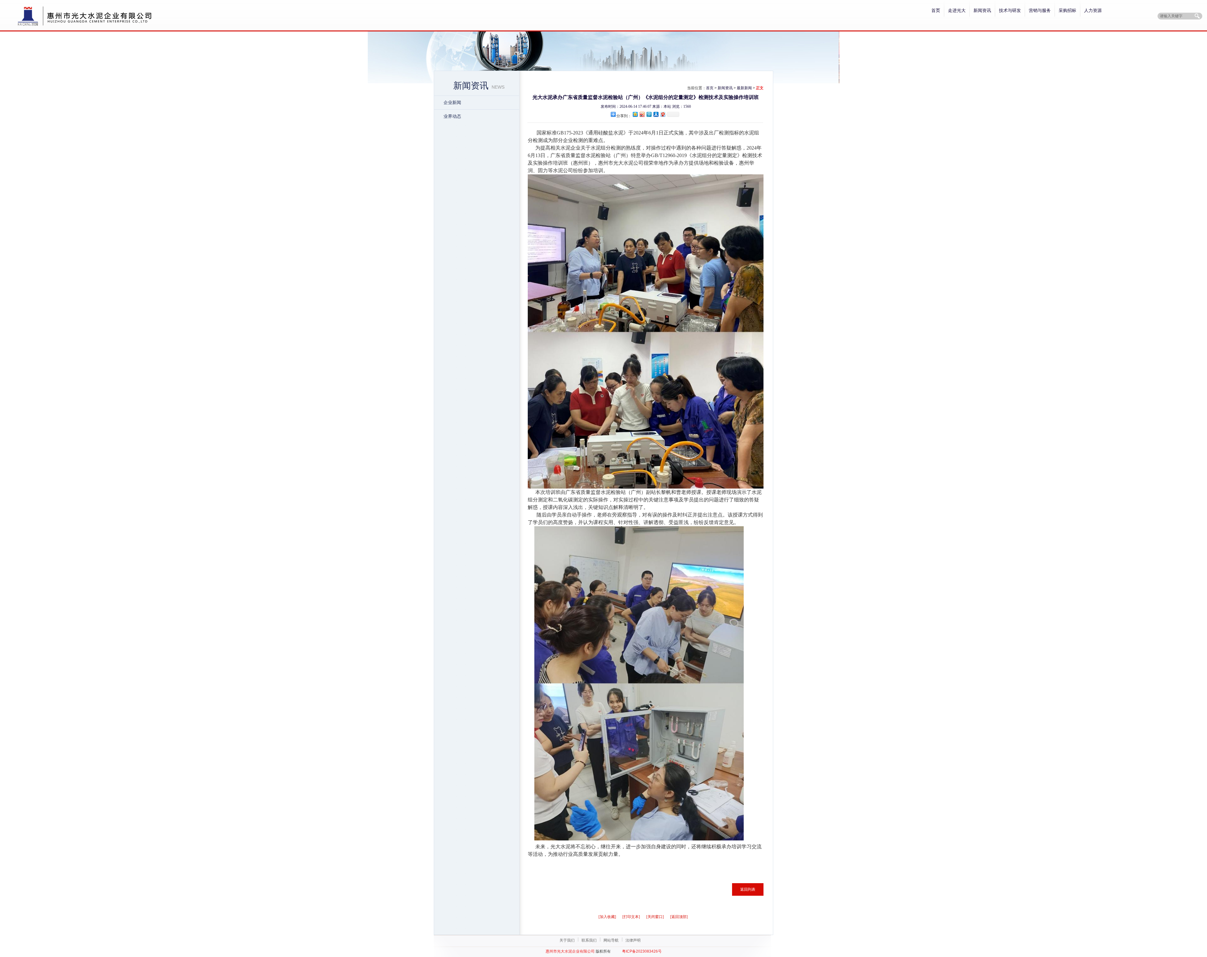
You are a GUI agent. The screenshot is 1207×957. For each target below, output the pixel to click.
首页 (935, 10)
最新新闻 (744, 88)
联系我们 (589, 940)
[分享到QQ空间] (634, 114)
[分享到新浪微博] (641, 114)
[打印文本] (631, 917)
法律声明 (633, 940)
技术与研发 (1010, 10)
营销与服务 (1040, 10)
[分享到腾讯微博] (648, 114)
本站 (667, 106)
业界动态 (452, 116)
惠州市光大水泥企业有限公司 (570, 951)
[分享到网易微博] (662, 114)
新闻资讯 (982, 10)
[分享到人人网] (655, 114)
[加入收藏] (607, 917)
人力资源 (1093, 10)
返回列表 (747, 889)
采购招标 (1067, 10)
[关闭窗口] (655, 917)
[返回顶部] (679, 917)
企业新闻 (452, 102)
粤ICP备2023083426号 (642, 951)
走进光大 (957, 10)
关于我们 (567, 940)
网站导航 (611, 940)
